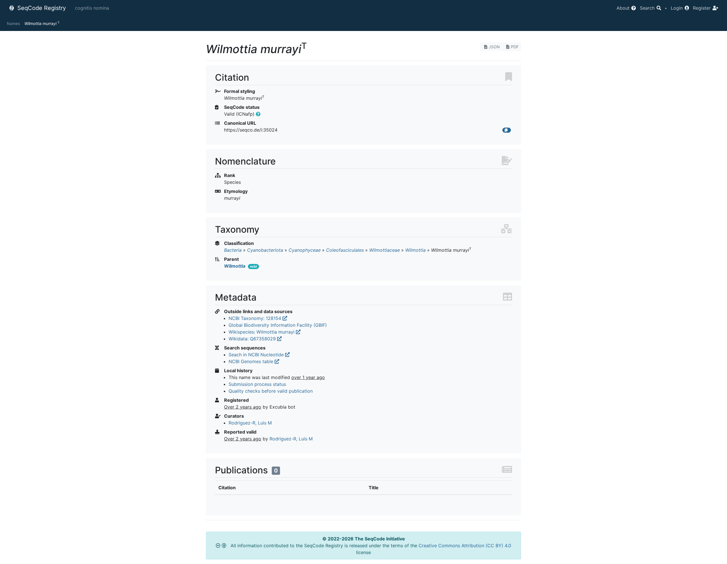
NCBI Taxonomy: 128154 (256, 318)
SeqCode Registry (41, 8)
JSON (494, 46)
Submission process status (257, 384)
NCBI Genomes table (252, 361)
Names (13, 23)
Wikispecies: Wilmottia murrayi (262, 332)
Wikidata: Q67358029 (253, 339)
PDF (515, 46)
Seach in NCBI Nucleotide (257, 354)
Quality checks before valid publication (271, 391)
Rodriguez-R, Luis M (250, 423)
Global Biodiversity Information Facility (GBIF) (278, 325)
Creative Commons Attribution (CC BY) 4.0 (465, 545)
